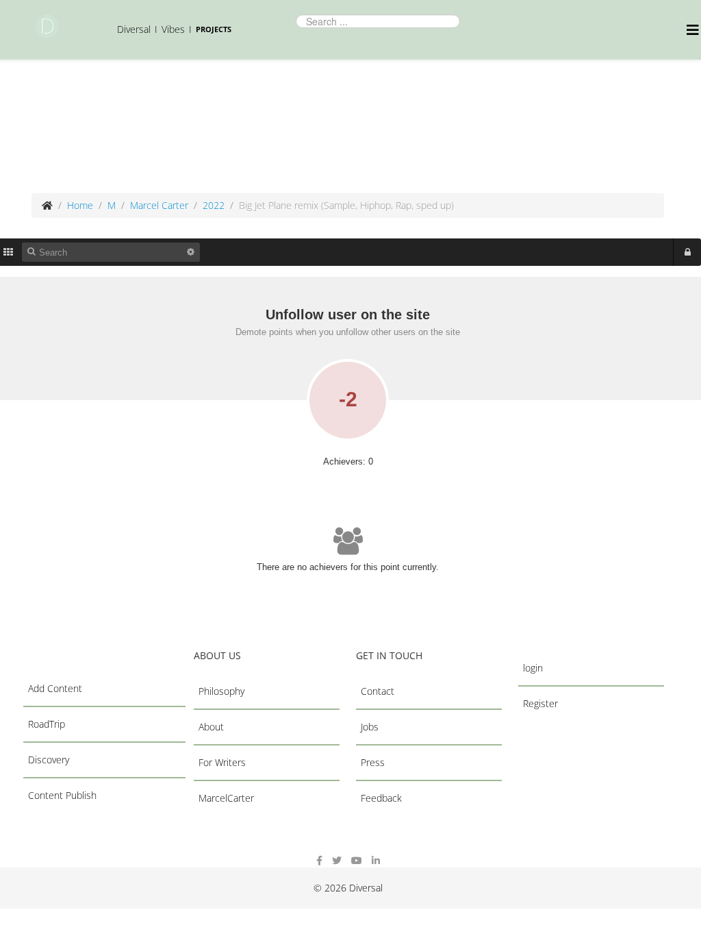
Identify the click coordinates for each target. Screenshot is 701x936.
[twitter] (337, 860)
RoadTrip (46, 723)
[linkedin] (376, 860)
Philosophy (221, 691)
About (211, 726)
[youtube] (356, 860)
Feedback (381, 797)
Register (540, 703)
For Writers (222, 762)
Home (80, 205)
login (533, 667)
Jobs (370, 726)
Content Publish (62, 795)
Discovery (48, 759)
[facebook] (319, 860)
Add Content (55, 688)
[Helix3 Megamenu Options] (694, 30)
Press (373, 762)
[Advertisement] (278, 125)
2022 (214, 205)
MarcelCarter (226, 797)
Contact (377, 691)
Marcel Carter (159, 205)
